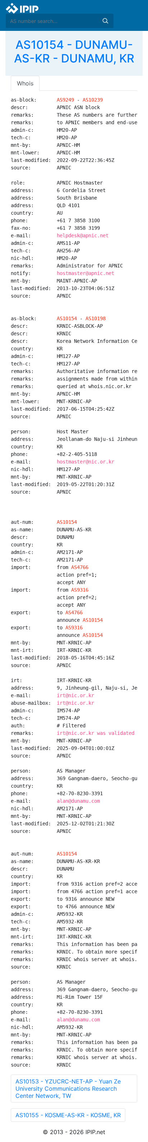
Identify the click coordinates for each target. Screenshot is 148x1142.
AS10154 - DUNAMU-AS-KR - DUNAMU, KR (74, 51)
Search (105, 21)
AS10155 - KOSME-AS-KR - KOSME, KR (68, 1115)
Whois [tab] (25, 83)
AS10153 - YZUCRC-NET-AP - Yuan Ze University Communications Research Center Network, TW (68, 1088)
